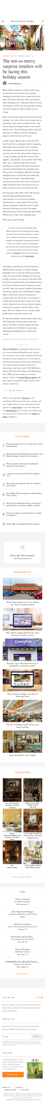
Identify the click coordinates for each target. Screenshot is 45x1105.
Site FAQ (25, 1090)
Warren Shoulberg (15, 83)
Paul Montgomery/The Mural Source (12, 835)
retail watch (10, 56)
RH (12, 865)
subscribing (17, 407)
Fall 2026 (33, 807)
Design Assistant (22, 899)
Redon (12, 839)
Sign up (25, 398)
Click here (16, 253)
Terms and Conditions (23, 1094)
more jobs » (22, 974)
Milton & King (12, 803)
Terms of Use (5, 1042)
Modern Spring (12, 867)
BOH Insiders (29, 256)
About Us (6, 1087)
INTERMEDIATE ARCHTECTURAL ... (22, 961)
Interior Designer (22, 949)
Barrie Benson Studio (33, 867)
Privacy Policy (36, 1042)
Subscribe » (13, 1075)
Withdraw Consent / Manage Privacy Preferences (23, 1099)
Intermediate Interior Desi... (22, 936)
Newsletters (10, 1090)
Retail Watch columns (28, 377)
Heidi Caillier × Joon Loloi (32, 804)
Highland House (33, 865)
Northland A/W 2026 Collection (12, 806)
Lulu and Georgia (33, 833)
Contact (19, 1087)
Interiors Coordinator (22, 924)
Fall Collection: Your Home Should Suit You (33, 836)
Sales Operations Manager (23, 911)
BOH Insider (12, 410)
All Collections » (22, 877)
